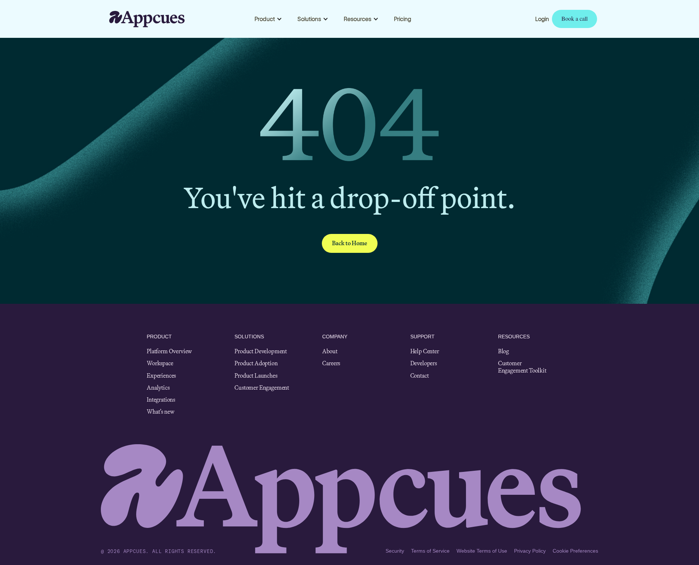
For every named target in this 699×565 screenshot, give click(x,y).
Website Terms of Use (482, 551)
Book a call (574, 18)
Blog (503, 351)
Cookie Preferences (575, 551)
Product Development (260, 351)
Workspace (160, 363)
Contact (419, 375)
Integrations (161, 399)
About (329, 351)
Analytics (158, 387)
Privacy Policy (530, 551)
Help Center (424, 351)
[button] (268, 19)
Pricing (402, 18)
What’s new (160, 411)
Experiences (161, 375)
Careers (331, 363)
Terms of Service (430, 551)
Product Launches (255, 375)
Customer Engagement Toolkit (522, 367)
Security (395, 551)
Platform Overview (169, 351)
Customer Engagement (261, 387)
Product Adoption (255, 363)
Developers (423, 363)
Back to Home (349, 243)
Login (542, 18)
